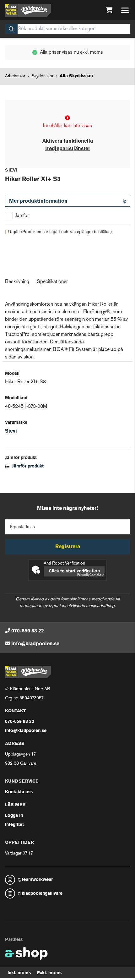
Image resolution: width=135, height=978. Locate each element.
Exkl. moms (49, 973)
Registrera (67, 547)
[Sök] (11, 29)
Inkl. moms (19, 973)
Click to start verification (74, 571)
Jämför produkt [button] (27, 466)
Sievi (11, 431)
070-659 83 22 (27, 631)
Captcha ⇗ (91, 575)
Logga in (14, 816)
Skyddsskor (42, 76)
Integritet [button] (14, 825)
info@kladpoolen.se (35, 644)
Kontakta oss (19, 792)
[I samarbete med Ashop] (26, 953)
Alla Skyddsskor (76, 76)
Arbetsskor (15, 76)
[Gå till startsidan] (28, 10)
